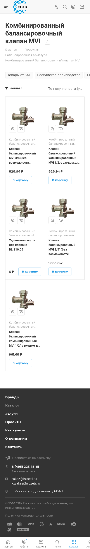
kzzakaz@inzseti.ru (26, 483)
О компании (16, 438)
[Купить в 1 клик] (20, 128)
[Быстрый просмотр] (12, 128)
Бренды (12, 397)
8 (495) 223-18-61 (25, 466)
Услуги (11, 414)
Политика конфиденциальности (29, 515)
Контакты (13, 447)
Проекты (13, 422)
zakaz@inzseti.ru (24, 479)
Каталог (12, 405)
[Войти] (73, 7)
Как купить (15, 430)
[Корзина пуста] (82, 7)
